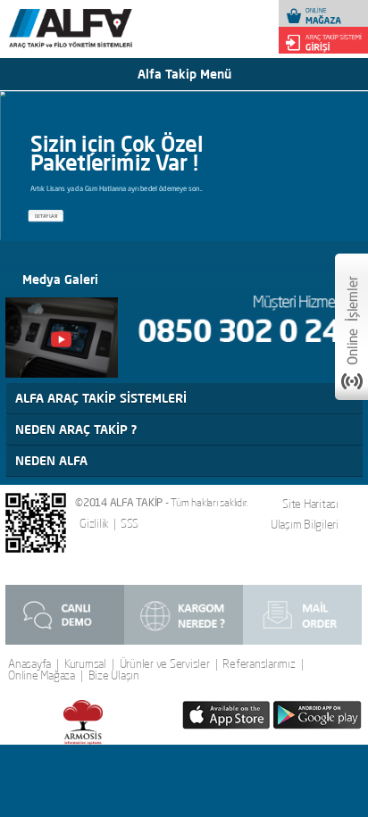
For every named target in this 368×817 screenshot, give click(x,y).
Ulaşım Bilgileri (305, 524)
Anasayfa (29, 664)
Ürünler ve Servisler (165, 664)
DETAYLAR (46, 216)
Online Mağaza (41, 675)
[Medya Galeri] (61, 337)
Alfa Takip (96, 37)
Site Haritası (310, 503)
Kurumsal (85, 664)
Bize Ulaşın (113, 675)
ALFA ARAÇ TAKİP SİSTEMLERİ (101, 398)
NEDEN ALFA (51, 461)
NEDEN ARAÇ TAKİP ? (76, 429)
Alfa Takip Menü (184, 74)
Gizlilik (94, 523)
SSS (129, 523)
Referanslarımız (258, 664)
